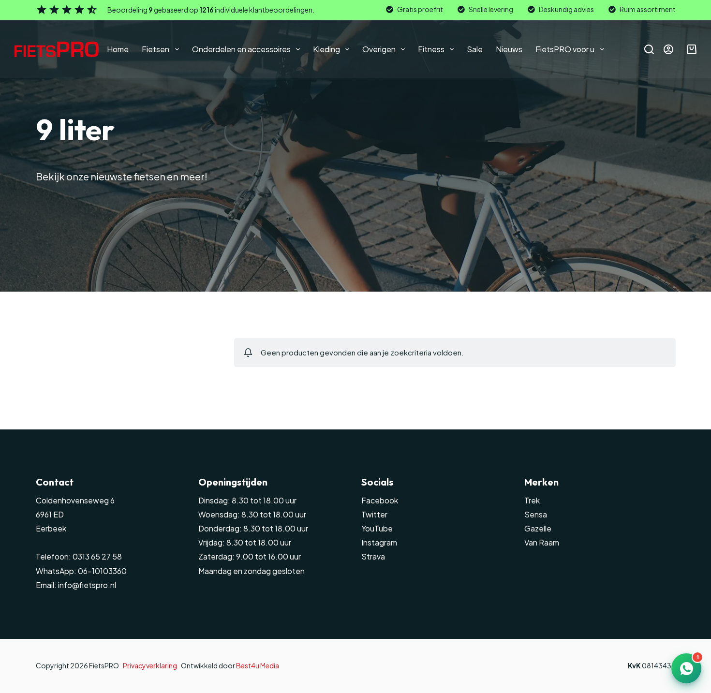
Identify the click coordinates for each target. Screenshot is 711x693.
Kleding (326, 49)
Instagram (379, 542)
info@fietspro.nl (86, 585)
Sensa (535, 514)
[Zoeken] (649, 49)
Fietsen (155, 49)
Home (118, 49)
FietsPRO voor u (564, 49)
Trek (532, 500)
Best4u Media (257, 665)
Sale (475, 49)
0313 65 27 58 (96, 556)
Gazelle (537, 528)
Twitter (374, 514)
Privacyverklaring (150, 665)
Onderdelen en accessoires (241, 49)
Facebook (379, 500)
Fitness (431, 49)
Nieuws (509, 49)
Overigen (379, 49)
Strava (373, 556)
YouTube (377, 528)
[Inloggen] (668, 49)
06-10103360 (102, 571)
